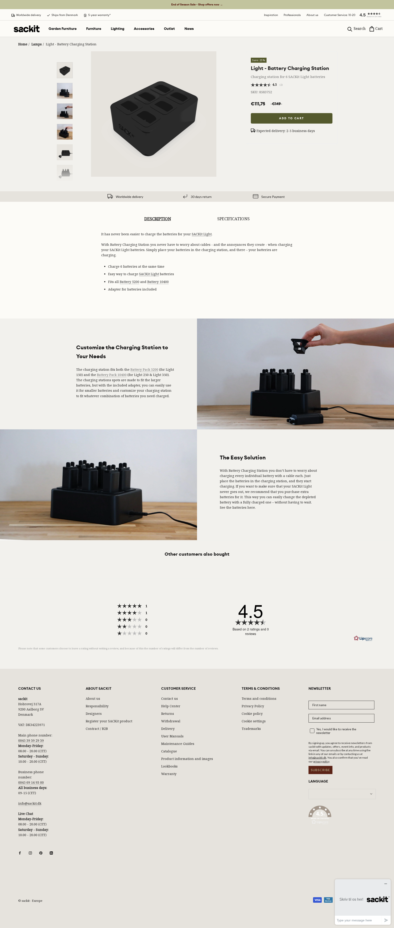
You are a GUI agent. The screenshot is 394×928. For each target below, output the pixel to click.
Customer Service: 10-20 (339, 15)
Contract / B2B (97, 728)
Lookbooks (169, 766)
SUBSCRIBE (320, 770)
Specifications (233, 218)
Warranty (168, 774)
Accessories (144, 28)
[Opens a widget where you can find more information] (362, 901)
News (189, 28)
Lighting (117, 28)
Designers (94, 713)
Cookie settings (254, 721)
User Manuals (172, 736)
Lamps (36, 44)
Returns (167, 713)
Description (157, 218)
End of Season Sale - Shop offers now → (197, 4)
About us (312, 15)
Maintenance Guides (177, 743)
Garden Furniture (63, 28)
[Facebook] (19, 852)
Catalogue (169, 751)
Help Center (170, 706)
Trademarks (251, 728)
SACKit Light (202, 234)
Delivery (168, 728)
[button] (369, 14)
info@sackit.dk (29, 803)
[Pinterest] (40, 852)
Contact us (169, 698)
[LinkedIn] (51, 852)
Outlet (169, 28)
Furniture (93, 28)
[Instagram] (30, 852)
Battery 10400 (158, 282)
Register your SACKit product (109, 721)
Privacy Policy (253, 706)
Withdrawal (170, 721)
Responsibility (97, 706)
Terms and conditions (259, 698)
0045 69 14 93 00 (31, 782)
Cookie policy (252, 713)
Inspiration (271, 15)
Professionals (292, 15)
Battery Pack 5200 (144, 369)
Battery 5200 (129, 282)
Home (22, 44)
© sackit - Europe (30, 901)
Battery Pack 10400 (112, 375)
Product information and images (187, 759)
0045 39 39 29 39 (31, 740)
